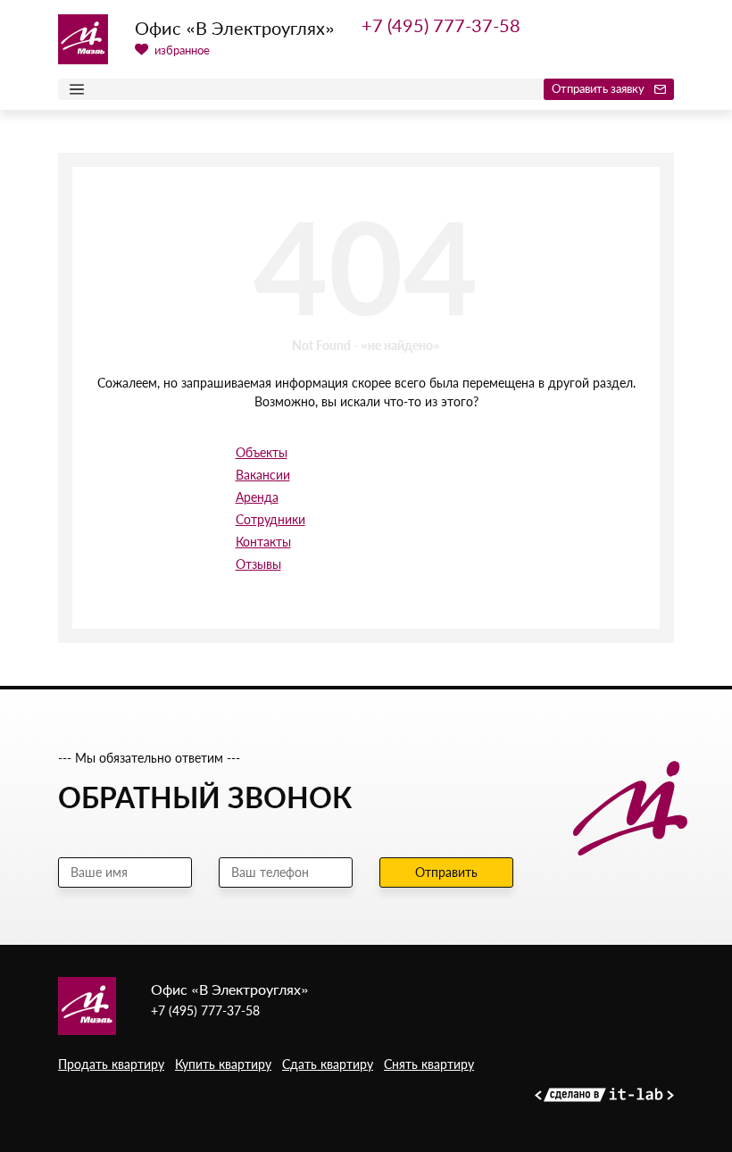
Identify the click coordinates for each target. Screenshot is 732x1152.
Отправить (446, 872)
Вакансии (263, 474)
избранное (181, 50)
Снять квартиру (429, 1064)
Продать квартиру (111, 1064)
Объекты (261, 452)
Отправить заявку (599, 88)
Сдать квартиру (327, 1064)
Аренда (257, 497)
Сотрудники (270, 519)
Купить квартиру (223, 1064)
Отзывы (258, 564)
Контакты (263, 541)
